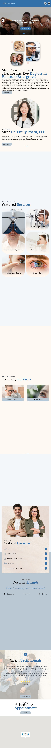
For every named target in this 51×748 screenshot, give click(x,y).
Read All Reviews (25, 696)
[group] (13, 393)
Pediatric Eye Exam (38, 250)
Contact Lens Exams (13, 273)
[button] (20, 33)
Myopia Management (13, 386)
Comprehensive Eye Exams (13, 250)
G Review (24, 28)
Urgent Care (37, 273)
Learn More (6, 92)
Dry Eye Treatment (38, 386)
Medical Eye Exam (38, 227)
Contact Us (25, 712)
